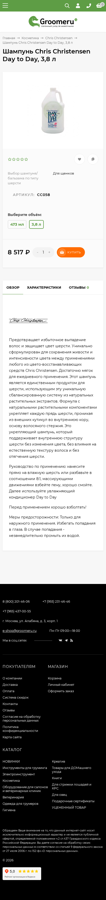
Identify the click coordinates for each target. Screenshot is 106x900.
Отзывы (9, 710)
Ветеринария (13, 797)
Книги (57, 778)
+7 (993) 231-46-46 (56, 601)
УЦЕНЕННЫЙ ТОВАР (69, 807)
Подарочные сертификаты (73, 801)
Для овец (59, 795)
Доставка (10, 685)
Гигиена (9, 810)
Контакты (10, 704)
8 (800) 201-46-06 (16, 601)
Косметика (30, 38)
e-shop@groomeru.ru (20, 631)
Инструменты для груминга (25, 768)
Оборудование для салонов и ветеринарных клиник (25, 789)
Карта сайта (12, 737)
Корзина (54, 678)
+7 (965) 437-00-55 (17, 611)
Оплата (8, 691)
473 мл (17, 224)
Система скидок (16, 697)
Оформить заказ (61, 691)
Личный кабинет (61, 685)
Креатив (58, 761)
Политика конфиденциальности (20, 729)
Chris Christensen (59, 38)
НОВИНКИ (11, 761)
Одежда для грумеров (20, 804)
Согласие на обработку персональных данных (22, 718)
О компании (12, 678)
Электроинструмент (19, 774)
